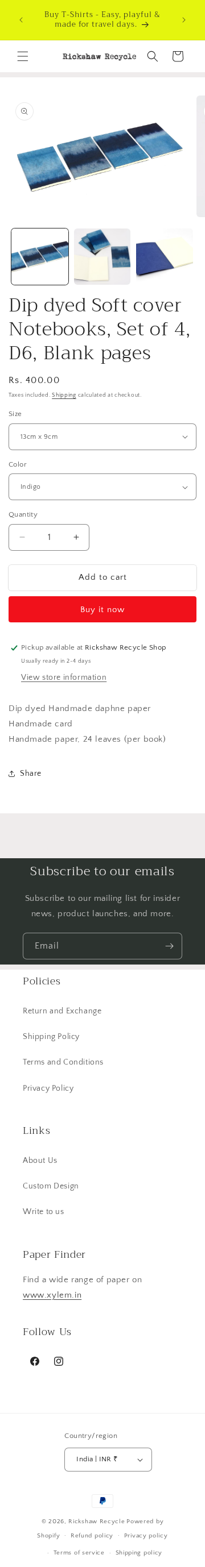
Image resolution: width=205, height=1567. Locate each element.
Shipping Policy (51, 1036)
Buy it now (102, 609)
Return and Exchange (62, 1011)
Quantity (23, 514)
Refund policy (92, 1535)
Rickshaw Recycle (96, 1521)
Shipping (64, 395)
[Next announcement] (183, 19)
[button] (22, 56)
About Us (40, 1160)
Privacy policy (146, 1535)
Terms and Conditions (63, 1062)
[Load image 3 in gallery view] (164, 256)
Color (18, 464)
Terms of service (79, 1552)
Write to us (43, 1211)
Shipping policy (139, 1552)
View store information (63, 677)
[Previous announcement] (21, 19)
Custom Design (51, 1186)
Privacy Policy (48, 1088)
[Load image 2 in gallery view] (102, 256)
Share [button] (31, 773)
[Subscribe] (169, 946)
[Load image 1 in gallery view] (39, 256)
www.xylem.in (52, 1295)
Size (15, 414)
